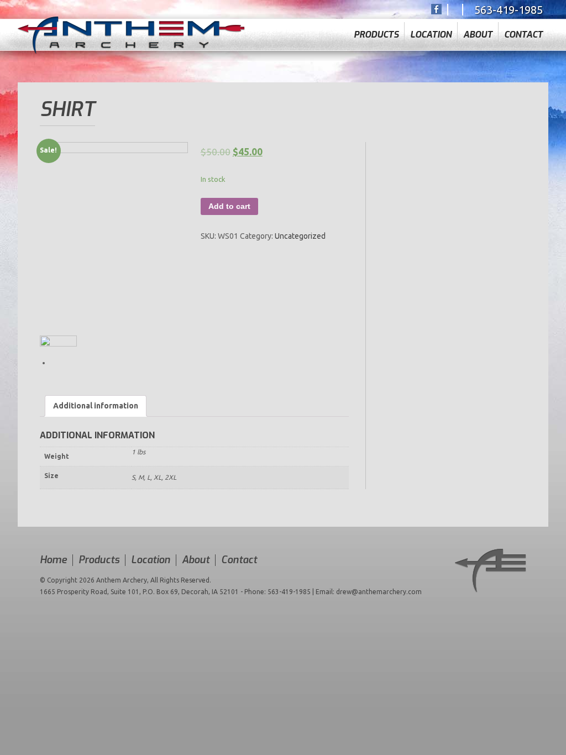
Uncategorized (300, 236)
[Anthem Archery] (131, 35)
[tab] (95, 406)
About (477, 34)
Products (376, 34)
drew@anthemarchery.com (379, 591)
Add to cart (229, 206)
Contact (523, 34)
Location (431, 34)
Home (53, 560)
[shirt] (114, 238)
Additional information (95, 405)
